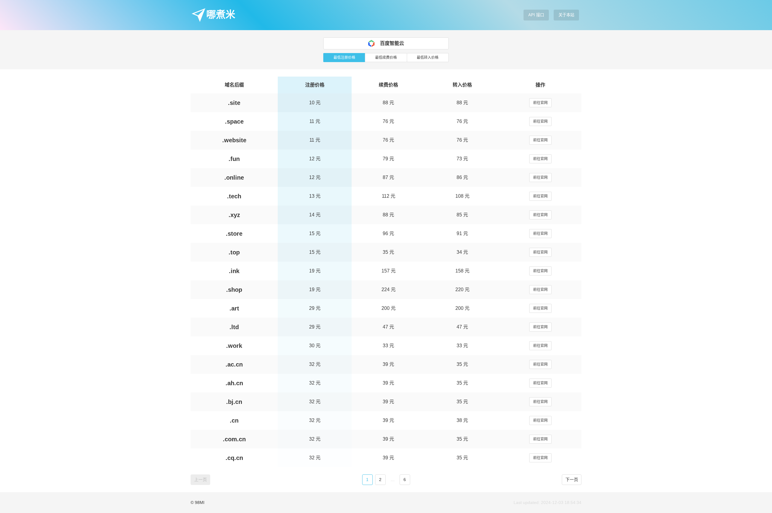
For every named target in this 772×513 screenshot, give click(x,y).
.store (234, 233)
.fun (234, 159)
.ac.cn (234, 364)
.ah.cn (234, 383)
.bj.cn (234, 401)
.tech (234, 196)
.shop (234, 289)
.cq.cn (234, 458)
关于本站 (566, 15)
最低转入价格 (427, 57)
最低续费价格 (386, 57)
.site (234, 102)
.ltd (234, 327)
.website (234, 140)
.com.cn (234, 439)
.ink (234, 271)
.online (234, 177)
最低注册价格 (344, 57)
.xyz (234, 215)
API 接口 (536, 15)
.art (234, 308)
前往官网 (540, 103)
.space (234, 121)
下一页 (571, 479)
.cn (234, 420)
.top (234, 252)
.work (234, 345)
